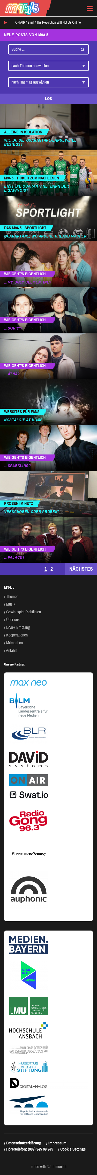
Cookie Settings (73, 1149)
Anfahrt (11, 650)
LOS (48, 98)
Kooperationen (17, 635)
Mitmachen (14, 643)
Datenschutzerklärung (23, 1143)
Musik (10, 604)
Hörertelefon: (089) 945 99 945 (29, 1149)
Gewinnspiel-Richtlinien (23, 612)
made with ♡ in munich (48, 1167)
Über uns (13, 619)
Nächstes (81, 569)
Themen (12, 596)
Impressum (57, 1143)
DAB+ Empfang (18, 627)
